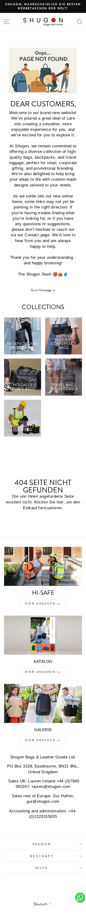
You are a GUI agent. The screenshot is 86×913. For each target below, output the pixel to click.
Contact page (37, 235)
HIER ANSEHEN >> (43, 603)
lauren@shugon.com (51, 786)
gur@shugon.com (43, 801)
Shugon (41, 844)
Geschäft (42, 856)
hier (60, 502)
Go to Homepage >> (43, 290)
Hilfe (41, 868)
